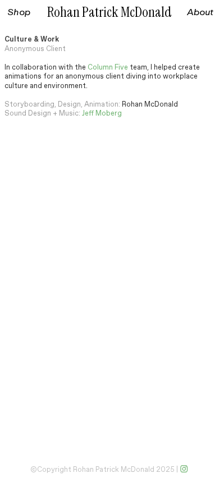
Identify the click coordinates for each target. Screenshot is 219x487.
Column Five (108, 67)
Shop (18, 12)
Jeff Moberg (102, 113)
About (200, 12)
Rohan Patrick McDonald (109, 12)
